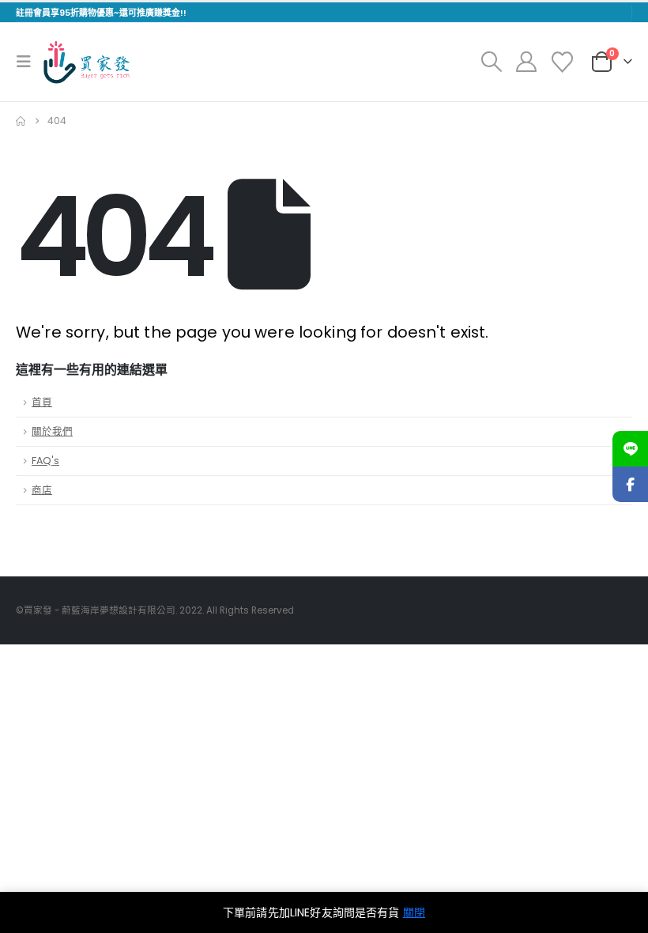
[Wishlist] (562, 62)
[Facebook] (630, 484)
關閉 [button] (414, 912)
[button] (28, 61)
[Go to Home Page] (20, 120)
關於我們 (52, 431)
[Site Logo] (86, 62)
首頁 (42, 402)
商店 (42, 490)
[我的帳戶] (526, 61)
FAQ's (45, 460)
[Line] (630, 448)
